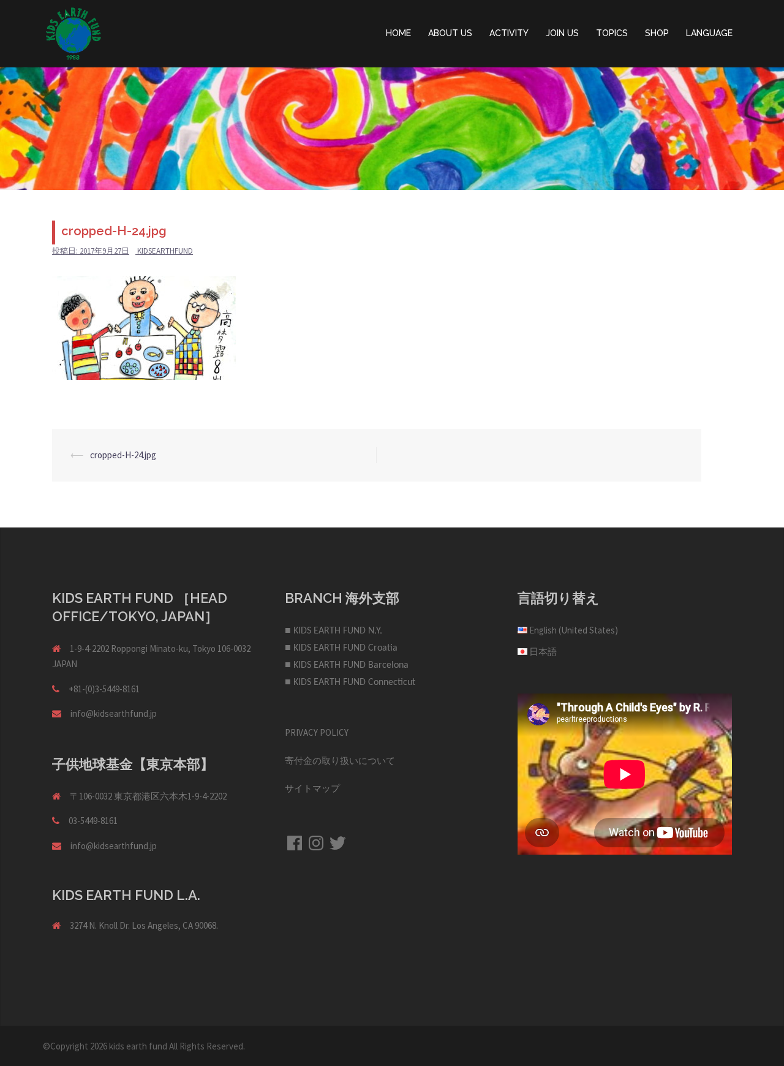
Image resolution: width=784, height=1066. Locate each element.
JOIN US (562, 33)
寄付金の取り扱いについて (340, 760)
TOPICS (612, 33)
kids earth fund (138, 1046)
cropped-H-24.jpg (123, 455)
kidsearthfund (165, 251)
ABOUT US (450, 33)
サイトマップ (312, 788)
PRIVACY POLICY (317, 732)
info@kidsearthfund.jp (113, 713)
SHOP (657, 33)
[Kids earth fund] (73, 33)
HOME (398, 33)
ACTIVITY (509, 33)
